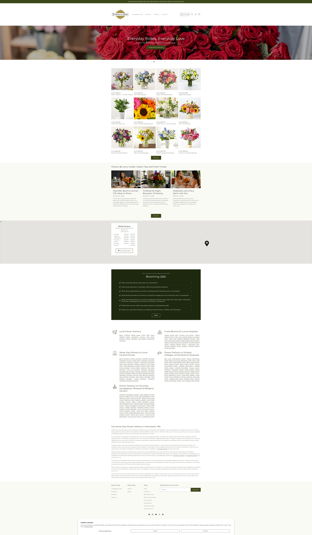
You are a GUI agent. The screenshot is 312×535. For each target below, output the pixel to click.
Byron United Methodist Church (143, 402)
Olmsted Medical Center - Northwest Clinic (184, 344)
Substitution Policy (149, 506)
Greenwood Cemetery (147, 362)
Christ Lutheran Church (127, 411)
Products (114, 494)
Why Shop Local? (149, 494)
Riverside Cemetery (148, 373)
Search (129, 489)
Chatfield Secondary (181, 368)
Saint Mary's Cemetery (143, 377)
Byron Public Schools (187, 364)
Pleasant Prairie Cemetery (134, 373)
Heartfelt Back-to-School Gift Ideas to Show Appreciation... (125, 192)
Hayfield (121, 337)
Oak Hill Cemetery (133, 369)
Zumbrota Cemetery (132, 380)
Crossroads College (177, 369)
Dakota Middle (189, 369)
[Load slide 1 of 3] (151, 61)
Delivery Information (150, 497)
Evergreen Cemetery (147, 360)
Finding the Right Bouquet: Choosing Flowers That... (152, 192)
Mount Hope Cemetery (138, 368)
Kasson (128, 337)
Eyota (152, 335)
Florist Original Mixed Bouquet (143, 123)
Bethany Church (130, 400)
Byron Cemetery (124, 359)
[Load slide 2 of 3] (154, 61)
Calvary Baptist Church (126, 403)
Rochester (134, 339)
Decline (205, 531)
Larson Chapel (145, 366)
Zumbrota (122, 340)
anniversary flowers (179, 455)
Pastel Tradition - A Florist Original (122, 94)
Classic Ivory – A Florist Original (166, 123)
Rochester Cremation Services (128, 375)
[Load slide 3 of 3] (156, 61)
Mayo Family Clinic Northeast (179, 342)
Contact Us (147, 491)
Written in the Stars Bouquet (188, 153)
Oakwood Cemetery (147, 369)
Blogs (129, 491)
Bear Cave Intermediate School (175, 359)
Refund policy (148, 503)
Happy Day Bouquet (185, 94)
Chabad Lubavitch (130, 407)
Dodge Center (135, 335)
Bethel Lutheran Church (143, 400)
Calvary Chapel (138, 403)
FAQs (145, 489)
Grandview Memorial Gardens (129, 362)
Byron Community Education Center (180, 360)
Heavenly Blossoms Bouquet (165, 153)
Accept (155, 531)
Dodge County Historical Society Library (181, 373)
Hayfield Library (189, 379)
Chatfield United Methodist (128, 409)
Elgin (148, 335)
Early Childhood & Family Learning (180, 377)
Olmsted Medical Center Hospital (175, 346)
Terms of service (148, 509)
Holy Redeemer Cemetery (132, 366)
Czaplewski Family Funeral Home (130, 360)
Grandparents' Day (116, 489)
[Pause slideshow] (164, 61)
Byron (121, 335)
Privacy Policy (88, 526)
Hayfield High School (176, 379)
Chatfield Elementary (186, 366)
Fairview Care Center (186, 335)
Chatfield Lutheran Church (145, 407)
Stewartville (150, 339)
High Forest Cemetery (126, 364)
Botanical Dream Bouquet (119, 153)
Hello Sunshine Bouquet (141, 153)
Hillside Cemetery (140, 364)
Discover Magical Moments (182, 371)
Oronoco (142, 337)
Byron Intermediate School (177, 362)
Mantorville (135, 337)
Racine (128, 339)
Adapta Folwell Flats (171, 335)
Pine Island (150, 337)
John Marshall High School (190, 380)
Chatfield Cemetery (148, 359)
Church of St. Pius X (137, 414)
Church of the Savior (134, 416)
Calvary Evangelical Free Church (135, 405)
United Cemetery (140, 379)
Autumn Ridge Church (126, 396)
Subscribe (195, 489)
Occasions (114, 491)
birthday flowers (162, 449)
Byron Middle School (193, 362)
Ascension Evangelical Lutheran (129, 394)
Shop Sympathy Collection (156, 50)
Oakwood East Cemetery (127, 371)
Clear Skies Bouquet (140, 94)
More (156, 315)
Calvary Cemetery (135, 359)
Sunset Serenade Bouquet (164, 94)
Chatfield (127, 335)
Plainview (122, 339)
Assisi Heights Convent (147, 394)
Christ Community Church (146, 409)
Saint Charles (142, 339)
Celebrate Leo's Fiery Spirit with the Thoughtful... (183, 192)
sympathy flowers (191, 455)
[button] (148, 14)
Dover (143, 335)
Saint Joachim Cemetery (127, 377)
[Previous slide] (147, 61)
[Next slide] (160, 61)
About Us (114, 497)
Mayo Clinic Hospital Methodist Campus (182, 339)
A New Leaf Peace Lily (118, 123)
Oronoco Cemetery (141, 371)
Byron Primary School (171, 364)
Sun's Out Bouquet (184, 123)
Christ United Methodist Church (134, 413)
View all (156, 157)
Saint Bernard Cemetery (146, 375)
